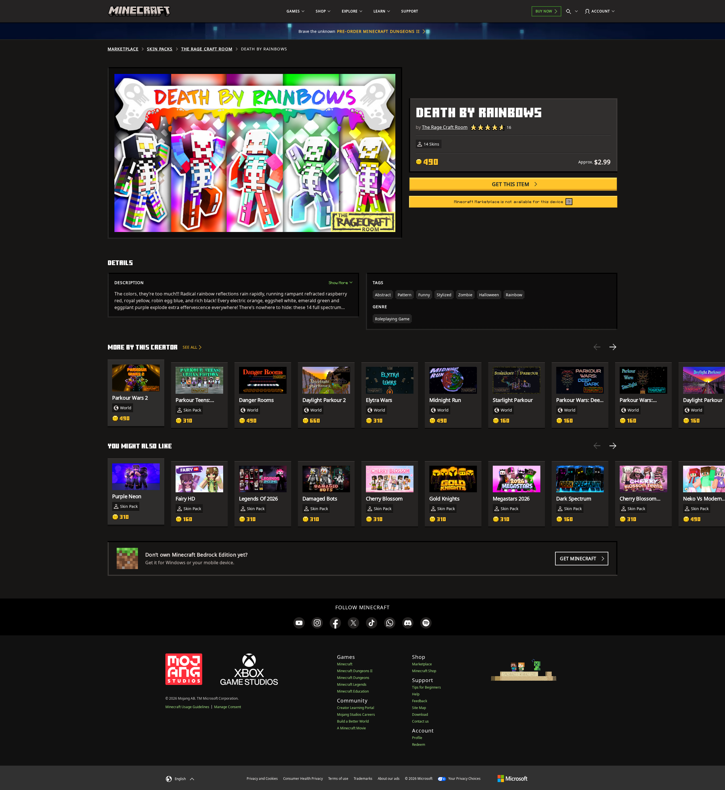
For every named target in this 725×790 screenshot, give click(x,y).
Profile (417, 737)
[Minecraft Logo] (139, 11)
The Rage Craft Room (207, 49)
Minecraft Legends (351, 684)
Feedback (419, 701)
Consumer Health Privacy (303, 778)
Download (420, 714)
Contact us (420, 721)
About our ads (389, 778)
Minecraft (344, 664)
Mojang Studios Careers (356, 714)
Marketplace (123, 49)
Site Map (419, 707)
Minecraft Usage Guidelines (187, 707)
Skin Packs (159, 49)
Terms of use (338, 778)
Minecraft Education (353, 691)
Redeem (418, 744)
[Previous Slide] (597, 347)
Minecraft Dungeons (353, 677)
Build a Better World (353, 721)
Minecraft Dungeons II (354, 670)
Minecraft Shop (424, 670)
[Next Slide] (612, 347)
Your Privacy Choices (464, 778)
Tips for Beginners (426, 687)
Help (415, 694)
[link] (299, 623)
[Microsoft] (512, 778)
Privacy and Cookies (262, 778)
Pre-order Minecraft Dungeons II (378, 31)
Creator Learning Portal (355, 707)
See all (190, 347)
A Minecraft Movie (351, 728)
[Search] (573, 11)
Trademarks (363, 778)
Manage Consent (227, 707)
